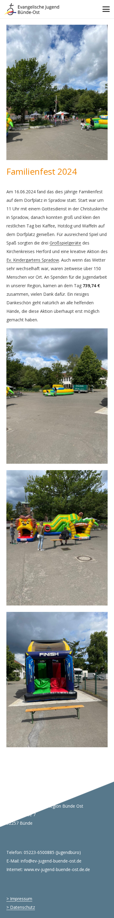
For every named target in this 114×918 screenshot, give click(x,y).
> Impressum (19, 899)
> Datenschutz (20, 907)
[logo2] (32, 9)
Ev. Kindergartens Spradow (32, 260)
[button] (106, 9)
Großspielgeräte (65, 243)
